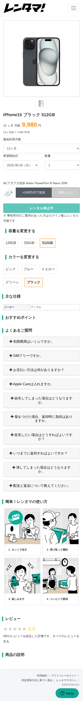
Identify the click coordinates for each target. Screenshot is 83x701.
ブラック (33, 282)
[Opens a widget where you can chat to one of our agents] (67, 693)
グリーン (12, 282)
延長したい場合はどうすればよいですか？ (43, 437)
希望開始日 (10, 155)
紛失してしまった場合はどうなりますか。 (43, 400)
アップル (36, 307)
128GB (11, 243)
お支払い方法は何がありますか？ (38, 370)
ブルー (28, 269)
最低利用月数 (12, 139)
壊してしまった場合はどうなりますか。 (43, 469)
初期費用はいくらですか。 (33, 341)
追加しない (65, 192)
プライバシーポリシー (64, 675)
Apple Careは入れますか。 (33, 384)
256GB (29, 243)
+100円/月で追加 (34, 192)
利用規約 (42, 675)
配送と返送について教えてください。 (41, 485)
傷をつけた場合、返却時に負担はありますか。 (43, 418)
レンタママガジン (66, 680)
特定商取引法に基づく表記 (37, 680)
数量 (48, 155)
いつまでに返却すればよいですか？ (40, 453)
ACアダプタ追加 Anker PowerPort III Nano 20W (35, 183)
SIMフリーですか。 (27, 355)
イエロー (48, 269)
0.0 (31, 629)
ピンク (11, 269)
